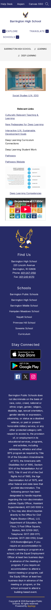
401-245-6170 (26, 276)
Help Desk (7, 4)
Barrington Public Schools (24, 294)
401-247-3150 (28, 272)
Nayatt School (24, 317)
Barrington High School (17, 49)
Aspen (21, 4)
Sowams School (24, 328)
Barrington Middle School (24, 305)
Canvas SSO (36, 4)
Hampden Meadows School (24, 311)
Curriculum (24, 334)
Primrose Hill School (24, 322)
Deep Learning (28, 55)
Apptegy (31, 606)
